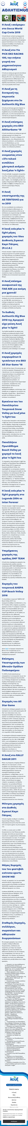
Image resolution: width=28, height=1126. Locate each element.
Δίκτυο (14, 1100)
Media (14, 1102)
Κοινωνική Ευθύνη (14, 1097)
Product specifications (14, 1085)
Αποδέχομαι (14, 1121)
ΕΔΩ (7, 648)
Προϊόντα (14, 1105)
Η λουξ (14, 1092)
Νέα (14, 1095)
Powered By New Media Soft (14, 1124)
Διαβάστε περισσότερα (9, 1117)
